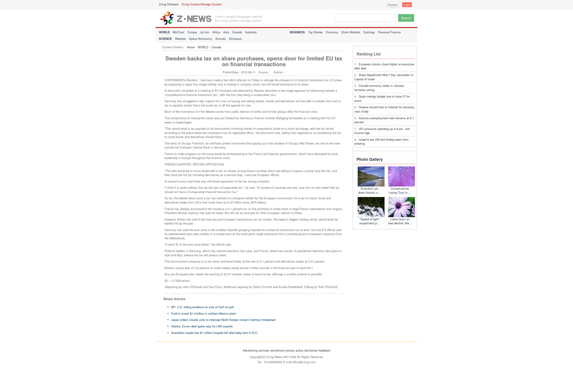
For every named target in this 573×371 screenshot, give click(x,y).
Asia (226, 32)
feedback (324, 350)
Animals (220, 38)
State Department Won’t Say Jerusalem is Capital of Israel (383, 77)
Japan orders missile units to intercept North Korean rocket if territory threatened (223, 320)
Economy (332, 32)
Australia (251, 32)
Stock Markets (350, 32)
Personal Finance (389, 32)
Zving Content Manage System (202, 4)
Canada (237, 32)
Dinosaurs (235, 38)
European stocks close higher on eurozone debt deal (384, 66)
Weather (180, 38)
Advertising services (256, 350)
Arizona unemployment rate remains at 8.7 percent (384, 120)
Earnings (369, 32)
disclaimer (311, 350)
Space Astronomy (200, 38)
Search (406, 18)
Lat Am (204, 32)
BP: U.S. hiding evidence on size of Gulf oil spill (202, 307)
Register (392, 4)
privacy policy (295, 350)
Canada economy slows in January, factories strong (379, 87)
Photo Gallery (370, 159)
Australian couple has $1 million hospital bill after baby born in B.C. (214, 333)
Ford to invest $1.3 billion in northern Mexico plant (203, 313)
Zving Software (168, 4)
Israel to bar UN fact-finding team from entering (381, 141)
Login (407, 4)
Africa (216, 32)
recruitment (277, 350)
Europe (192, 32)
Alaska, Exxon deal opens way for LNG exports (202, 326)
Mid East (178, 32)
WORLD (203, 47)
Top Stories (315, 32)
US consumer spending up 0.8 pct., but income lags (382, 131)
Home (191, 47)
